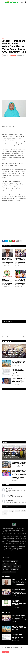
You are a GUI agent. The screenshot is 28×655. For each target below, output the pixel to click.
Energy (11, 511)
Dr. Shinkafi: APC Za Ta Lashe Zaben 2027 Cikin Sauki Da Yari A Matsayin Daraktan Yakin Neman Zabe (20, 282)
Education (5, 511)
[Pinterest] (13, 241)
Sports (4, 513)
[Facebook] (3, 241)
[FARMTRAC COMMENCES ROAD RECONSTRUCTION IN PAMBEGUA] (6, 363)
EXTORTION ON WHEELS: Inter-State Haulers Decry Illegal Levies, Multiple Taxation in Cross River (18, 381)
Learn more (11, 648)
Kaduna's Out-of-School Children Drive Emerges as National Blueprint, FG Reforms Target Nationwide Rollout (20, 261)
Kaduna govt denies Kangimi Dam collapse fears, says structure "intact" (18, 371)
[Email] (17, 241)
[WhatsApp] (10, 241)
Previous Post (5, 336)
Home (3, 38)
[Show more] (20, 241)
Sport (13, 564)
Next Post (23, 336)
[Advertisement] (14, 21)
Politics (5, 564)
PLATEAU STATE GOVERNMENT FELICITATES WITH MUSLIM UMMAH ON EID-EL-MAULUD (7, 282)
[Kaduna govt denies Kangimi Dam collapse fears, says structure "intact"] (6, 371)
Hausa (12, 571)
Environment (6, 566)
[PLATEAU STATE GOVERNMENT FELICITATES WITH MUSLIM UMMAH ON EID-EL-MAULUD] (7, 274)
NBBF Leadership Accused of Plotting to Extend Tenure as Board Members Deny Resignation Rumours (7, 261)
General (18, 511)
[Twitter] (6, 241)
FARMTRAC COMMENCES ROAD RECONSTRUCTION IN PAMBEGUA (19, 362)
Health (23, 511)
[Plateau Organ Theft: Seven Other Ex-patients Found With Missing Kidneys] (6, 464)
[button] (2, 2)
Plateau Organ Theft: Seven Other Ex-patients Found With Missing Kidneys (19, 463)
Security (17, 566)
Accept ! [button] (5, 652)
